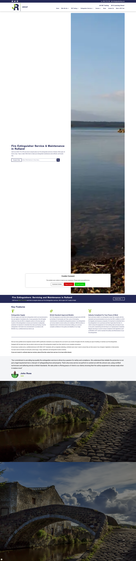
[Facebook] (12, 1)
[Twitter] (15, 1)
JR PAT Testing (104, 5)
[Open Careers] (100, 8)
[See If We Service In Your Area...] (39, 160)
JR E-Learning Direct (117, 5)
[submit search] (58, 160)
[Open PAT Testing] (78, 8)
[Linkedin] (17, 1)
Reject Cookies (69, 284)
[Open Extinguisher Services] (92, 8)
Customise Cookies (57, 284)
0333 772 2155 (22, 300)
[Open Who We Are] (68, 8)
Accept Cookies (80, 284)
